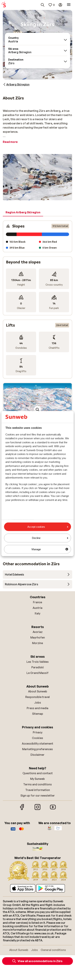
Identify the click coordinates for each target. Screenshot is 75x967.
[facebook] (22, 809)
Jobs (37, 702)
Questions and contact (37, 773)
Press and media (37, 708)
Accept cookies (36, 526)
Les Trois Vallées (38, 661)
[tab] (23, 212)
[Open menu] (69, 5)
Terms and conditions (37, 784)
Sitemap (37, 713)
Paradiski (37, 667)
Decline (36, 537)
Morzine (37, 643)
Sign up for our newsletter (37, 795)
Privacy (37, 732)
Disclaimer (37, 754)
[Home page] (3, 5)
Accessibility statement (37, 743)
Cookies (37, 738)
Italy (37, 613)
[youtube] (52, 809)
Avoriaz (38, 632)
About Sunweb (37, 691)
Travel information (37, 790)
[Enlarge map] (37, 409)
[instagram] (37, 809)
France (37, 602)
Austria (37, 608)
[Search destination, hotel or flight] (42, 4)
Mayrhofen (37, 637)
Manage (36, 549)
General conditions (53, 950)
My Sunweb (37, 779)
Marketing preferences (37, 749)
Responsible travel (37, 697)
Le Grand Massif (37, 673)
